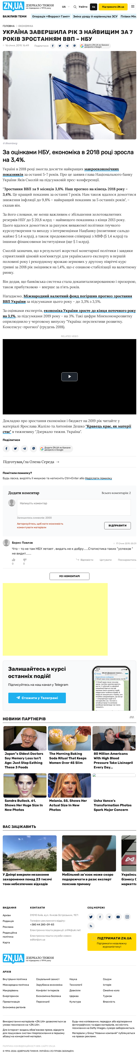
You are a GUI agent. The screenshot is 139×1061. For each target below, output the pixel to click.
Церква (74, 996)
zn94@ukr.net (73, 930)
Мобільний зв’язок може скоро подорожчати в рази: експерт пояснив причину (87, 879)
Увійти (83, 6)
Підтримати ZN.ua (113, 6)
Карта (6, 942)
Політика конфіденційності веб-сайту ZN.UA (29, 1046)
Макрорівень (10, 990)
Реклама (8, 926)
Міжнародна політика (16, 984)
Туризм (107, 996)
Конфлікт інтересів (47, 990)
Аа (93, 6)
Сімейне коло (111, 990)
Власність (109, 1001)
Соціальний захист (48, 979)
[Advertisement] (55, 619)
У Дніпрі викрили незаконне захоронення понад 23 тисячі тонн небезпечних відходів (27, 879)
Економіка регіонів (14, 1007)
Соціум (107, 979)
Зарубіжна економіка (49, 984)
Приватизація (11, 1001)
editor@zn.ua (37, 939)
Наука (73, 979)
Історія (107, 984)
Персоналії (42, 1001)
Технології (76, 984)
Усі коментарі (69, 576)
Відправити (118, 525)
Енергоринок (11, 996)
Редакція (8, 921)
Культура (75, 1001)
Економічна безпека (48, 996)
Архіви (7, 915)
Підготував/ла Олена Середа (28, 461)
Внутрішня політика (15, 979)
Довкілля (75, 990)
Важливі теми (14, 16)
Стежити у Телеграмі (40, 698)
